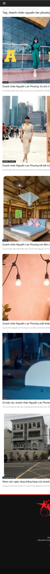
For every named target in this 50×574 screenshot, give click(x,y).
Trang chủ (5, 9)
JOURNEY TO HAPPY (9, 161)
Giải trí (5, 398)
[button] (4, 3)
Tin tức (5, 82)
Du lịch (5, 240)
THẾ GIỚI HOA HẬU (9, 477)
